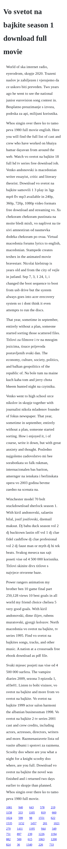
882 (8, 839)
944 (43, 828)
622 (53, 818)
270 (8, 828)
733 (51, 844)
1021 (57, 823)
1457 (33, 823)
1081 (9, 807)
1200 (54, 839)
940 (20, 807)
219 (53, 807)
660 (54, 812)
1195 (32, 828)
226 (41, 844)
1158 (9, 812)
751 (8, 834)
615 (30, 839)
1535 (9, 823)
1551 (41, 818)
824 (8, 844)
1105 (32, 812)
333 (20, 812)
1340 (29, 844)
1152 (21, 823)
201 (45, 823)
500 (19, 839)
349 (54, 828)
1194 (54, 834)
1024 (9, 818)
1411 (20, 828)
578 (42, 807)
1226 (41, 834)
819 (43, 812)
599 (20, 818)
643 (31, 807)
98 (30, 818)
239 (30, 834)
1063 (41, 839)
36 (18, 844)
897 (19, 834)
